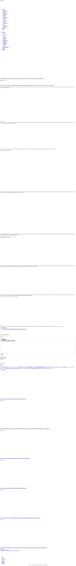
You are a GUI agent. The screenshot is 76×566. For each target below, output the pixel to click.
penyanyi (25, 368)
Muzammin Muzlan (3, 357)
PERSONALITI (4, 18)
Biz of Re (3, 561)
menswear (8, 368)
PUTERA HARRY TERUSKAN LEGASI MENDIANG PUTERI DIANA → (10, 550)
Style (46, 368)
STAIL (3, 24)
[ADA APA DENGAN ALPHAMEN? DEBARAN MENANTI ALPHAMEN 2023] (24, 486)
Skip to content (2, 0)
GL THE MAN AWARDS (5, 47)
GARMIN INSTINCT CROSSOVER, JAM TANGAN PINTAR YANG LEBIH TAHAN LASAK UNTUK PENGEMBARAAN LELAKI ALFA (23, 547)
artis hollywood (4, 366)
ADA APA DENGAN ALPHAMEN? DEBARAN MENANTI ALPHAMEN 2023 (13, 488)
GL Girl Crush (5, 20)
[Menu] (0, 30)
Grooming (4, 39)
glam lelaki (38, 366)
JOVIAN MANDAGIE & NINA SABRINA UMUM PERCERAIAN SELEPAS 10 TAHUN (15, 458)
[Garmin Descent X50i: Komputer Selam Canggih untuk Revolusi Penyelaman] (24, 397)
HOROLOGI (3, 41)
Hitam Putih (4, 17)
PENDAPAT (3, 15)
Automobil (4, 12)
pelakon (18, 368)
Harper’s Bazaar (4, 559)
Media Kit (3, 562)
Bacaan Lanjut (2, 400)
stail (44, 368)
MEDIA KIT (3, 29)
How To (4, 36)
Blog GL (4, 16)
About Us (3, 560)
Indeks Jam (4, 43)
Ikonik (4, 10)
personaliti (32, 368)
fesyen (21, 366)
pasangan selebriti (14, 368)
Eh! (2, 557)
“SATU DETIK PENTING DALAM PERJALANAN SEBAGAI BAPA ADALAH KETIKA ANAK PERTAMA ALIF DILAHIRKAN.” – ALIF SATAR (25, 428)
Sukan (51, 368)
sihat (42, 368)
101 (3, 19)
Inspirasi (4, 26)
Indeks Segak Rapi (5, 23)
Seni (4, 46)
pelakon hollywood (22, 368)
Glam (2, 556)
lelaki (65, 366)
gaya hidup (29, 366)
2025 (4, 27)
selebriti (40, 368)
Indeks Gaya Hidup (5, 11)
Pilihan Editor (5, 13)
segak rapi (37, 368)
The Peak (3, 558)
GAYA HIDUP (2, 363)
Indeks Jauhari (5, 14)
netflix (10, 368)
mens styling (4, 368)
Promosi (3, 563)
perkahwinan (29, 368)
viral (52, 368)
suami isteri (48, 368)
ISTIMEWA (3, 9)
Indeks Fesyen (5, 25)
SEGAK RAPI (4, 21)
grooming (43, 366)
